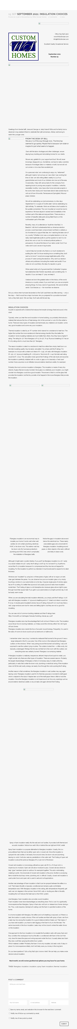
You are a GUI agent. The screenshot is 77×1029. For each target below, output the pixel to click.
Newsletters (26, 17)
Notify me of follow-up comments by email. (25, 1013)
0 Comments (52, 17)
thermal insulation (60, 966)
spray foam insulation (45, 966)
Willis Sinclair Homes (39, 17)
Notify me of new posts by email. (21, 1018)
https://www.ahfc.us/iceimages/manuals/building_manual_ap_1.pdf (30, 616)
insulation (32, 966)
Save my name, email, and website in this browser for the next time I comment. (35, 1009)
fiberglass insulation (21, 966)
